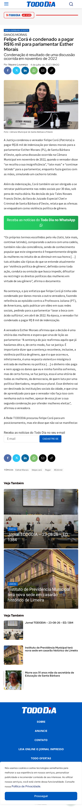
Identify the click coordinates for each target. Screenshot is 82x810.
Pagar (48, 469)
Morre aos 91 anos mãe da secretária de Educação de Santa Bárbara (49, 674)
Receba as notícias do (41, 220)
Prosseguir (41, 796)
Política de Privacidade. (26, 786)
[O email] (43, 70)
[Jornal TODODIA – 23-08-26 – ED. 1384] (41, 518)
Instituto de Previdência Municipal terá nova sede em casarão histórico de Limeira (51, 649)
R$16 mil (58, 469)
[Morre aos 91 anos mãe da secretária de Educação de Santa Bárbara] (13, 680)
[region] (41, 786)
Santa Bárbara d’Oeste (16, 30)
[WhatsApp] (34, 70)
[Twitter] (16, 70)
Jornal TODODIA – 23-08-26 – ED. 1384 (49, 622)
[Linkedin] (25, 70)
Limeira (12, 584)
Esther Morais (21, 469)
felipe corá (37, 469)
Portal (12, 529)
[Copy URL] (51, 70)
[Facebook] (7, 70)
